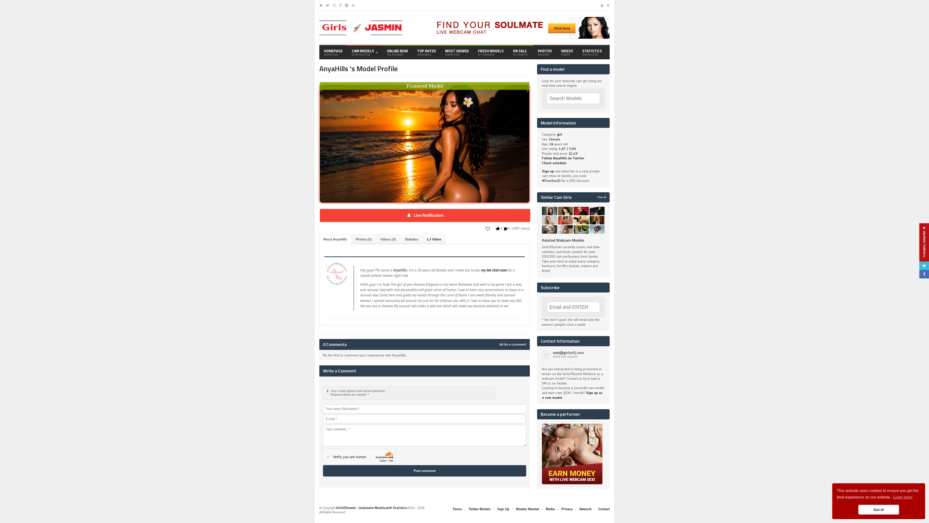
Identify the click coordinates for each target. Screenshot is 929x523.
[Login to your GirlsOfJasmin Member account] (608, 5)
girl (559, 134)
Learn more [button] (903, 497)
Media (550, 509)
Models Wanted (527, 509)
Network (585, 509)
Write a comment (512, 344)
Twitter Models (479, 509)
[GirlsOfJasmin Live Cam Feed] (353, 5)
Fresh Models (491, 52)
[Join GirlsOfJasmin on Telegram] (346, 5)
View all (601, 197)
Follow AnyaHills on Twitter (563, 158)
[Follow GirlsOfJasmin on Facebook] (340, 5)
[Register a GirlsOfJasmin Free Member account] (602, 5)
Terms (457, 509)
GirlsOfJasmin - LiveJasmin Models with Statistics (371, 508)
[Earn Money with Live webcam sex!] (572, 425)
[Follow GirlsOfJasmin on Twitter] (327, 5)
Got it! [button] (879, 510)
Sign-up (548, 171)
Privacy (567, 509)
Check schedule (554, 163)
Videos (567, 52)
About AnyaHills (335, 239)
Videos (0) (388, 239)
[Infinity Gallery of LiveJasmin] (320, 5)
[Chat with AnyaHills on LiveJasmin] (424, 91)
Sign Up (503, 509)
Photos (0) (364, 239)
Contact (604, 509)
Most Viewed (457, 52)
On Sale (521, 52)
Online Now (397, 52)
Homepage (333, 52)
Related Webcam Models (563, 240)
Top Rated (426, 52)
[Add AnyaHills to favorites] (488, 228)
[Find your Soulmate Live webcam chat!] (522, 19)
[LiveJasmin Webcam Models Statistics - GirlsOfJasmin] (361, 22)
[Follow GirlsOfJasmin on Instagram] (334, 5)
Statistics (592, 52)
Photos (545, 52)
